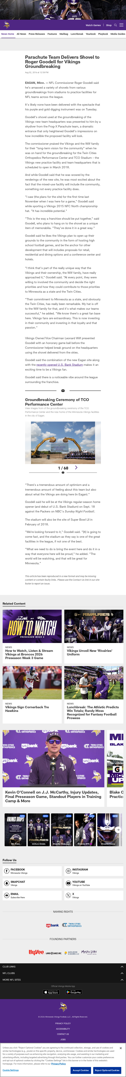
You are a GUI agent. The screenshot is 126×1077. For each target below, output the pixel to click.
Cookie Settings (11, 1070)
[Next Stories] (118, 830)
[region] (63, 1060)
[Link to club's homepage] (6, 23)
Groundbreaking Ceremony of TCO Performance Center (57, 401)
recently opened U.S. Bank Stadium (59, 364)
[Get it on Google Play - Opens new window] (74, 994)
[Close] (120, 1048)
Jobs (63, 1039)
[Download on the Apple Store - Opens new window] (51, 992)
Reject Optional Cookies (107, 1070)
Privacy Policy (63, 1023)
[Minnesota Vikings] (63, 1007)
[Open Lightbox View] (63, 450)
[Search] (115, 25)
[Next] (76, 467)
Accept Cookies (81, 1070)
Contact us (63, 1034)
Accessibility (63, 1029)
